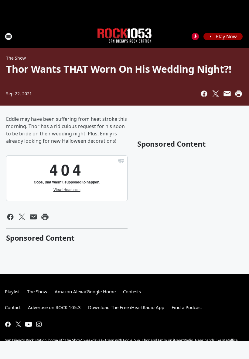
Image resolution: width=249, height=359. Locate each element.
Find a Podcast (187, 307)
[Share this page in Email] (227, 93)
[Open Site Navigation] (8, 36)
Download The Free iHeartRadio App (126, 307)
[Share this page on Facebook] (204, 93)
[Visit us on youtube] (28, 324)
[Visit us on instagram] (39, 324)
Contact (13, 307)
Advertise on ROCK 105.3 (54, 307)
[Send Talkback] (195, 36)
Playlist (12, 291)
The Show (16, 58)
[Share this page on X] (215, 93)
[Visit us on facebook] (8, 324)
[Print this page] (238, 93)
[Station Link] (124, 36)
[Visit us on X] (18, 324)
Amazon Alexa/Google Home (85, 291)
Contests (132, 291)
